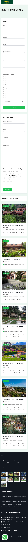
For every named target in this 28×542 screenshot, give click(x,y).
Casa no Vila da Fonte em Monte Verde (11, 507)
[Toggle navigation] (25, 2)
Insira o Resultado (8, 181)
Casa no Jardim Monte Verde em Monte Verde (12, 499)
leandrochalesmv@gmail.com (10, 530)
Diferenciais (8, 101)
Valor (4, 25)
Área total (5, 63)
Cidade (5, 37)
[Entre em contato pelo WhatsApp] (5, 537)
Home (2, 13)
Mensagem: (6, 145)
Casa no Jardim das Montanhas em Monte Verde (13, 496)
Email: (5, 129)
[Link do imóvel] (4, 474)
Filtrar (14, 107)
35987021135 (6, 527)
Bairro (4, 44)
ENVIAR (7, 189)
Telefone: (5, 137)
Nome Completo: (7, 121)
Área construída (7, 51)
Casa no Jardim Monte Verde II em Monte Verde (13, 504)
